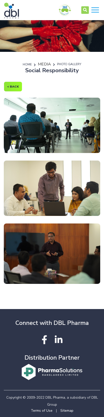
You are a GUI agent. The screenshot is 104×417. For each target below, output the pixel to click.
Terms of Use (42, 410)
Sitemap (66, 410)
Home (27, 64)
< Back (13, 87)
